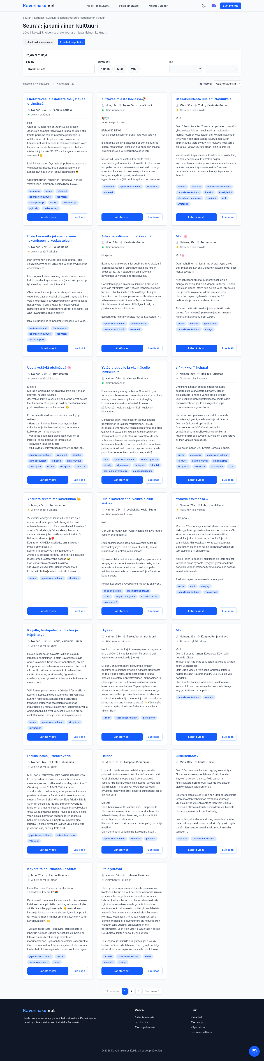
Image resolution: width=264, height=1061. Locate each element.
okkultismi (199, 466)
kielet (148, 956)
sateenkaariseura (142, 471)
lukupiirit (154, 465)
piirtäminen (217, 466)
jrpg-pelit (62, 455)
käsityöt (182, 460)
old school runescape (189, 198)
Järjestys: (205, 83)
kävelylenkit (225, 192)
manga (208, 329)
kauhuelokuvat (200, 460)
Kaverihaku (197, 1017)
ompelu (209, 697)
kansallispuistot (37, 460)
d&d (106, 459)
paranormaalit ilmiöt (114, 329)
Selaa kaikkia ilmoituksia (39, 42)
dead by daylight (112, 590)
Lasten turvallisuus (201, 1032)
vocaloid (108, 192)
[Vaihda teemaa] (203, 5)
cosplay (205, 586)
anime (48, 191)
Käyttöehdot (198, 1027)
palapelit (150, 838)
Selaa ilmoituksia (144, 1017)
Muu (133, 68)
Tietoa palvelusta (145, 1027)
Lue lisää (79, 217)
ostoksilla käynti (149, 596)
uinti (224, 198)
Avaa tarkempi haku (71, 42)
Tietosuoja (197, 1022)
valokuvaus (211, 592)
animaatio (34, 191)
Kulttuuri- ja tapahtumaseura (62, 17)
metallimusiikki (139, 323)
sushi (56, 962)
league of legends (125, 596)
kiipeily (107, 465)
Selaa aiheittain (129, 5)
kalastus (77, 455)
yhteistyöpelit (36, 339)
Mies (120, 68)
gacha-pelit (210, 323)
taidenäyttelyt (51, 208)
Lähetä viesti (48, 217)
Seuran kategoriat (33, 17)
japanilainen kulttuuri (40, 196)
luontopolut (35, 466)
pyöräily (33, 208)
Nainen (105, 68)
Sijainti (30, 61)
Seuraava (151, 991)
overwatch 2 (110, 602)
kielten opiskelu (149, 459)
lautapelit (56, 460)
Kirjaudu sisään (158, 5)
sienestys (81, 466)
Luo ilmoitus (230, 5)
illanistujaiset (60, 328)
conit (192, 586)
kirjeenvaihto (220, 460)
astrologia (195, 455)
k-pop (107, 596)
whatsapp (183, 203)
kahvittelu (62, 196)
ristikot (51, 466)
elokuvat (62, 191)
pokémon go (70, 202)
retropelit (135, 329)
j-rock (107, 717)
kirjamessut (123, 465)
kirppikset (152, 186)
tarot (231, 466)
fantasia (108, 956)
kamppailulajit (36, 202)
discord (182, 186)
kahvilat (209, 192)
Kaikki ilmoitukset (98, 5)
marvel (60, 956)
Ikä (171, 61)
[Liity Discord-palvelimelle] (213, 5)
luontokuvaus (74, 460)
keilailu (53, 202)
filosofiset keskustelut (219, 186)
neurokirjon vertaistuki (116, 471)
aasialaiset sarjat (38, 328)
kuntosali (135, 838)
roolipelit (211, 198)
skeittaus (74, 578)
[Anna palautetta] (254, 1051)
